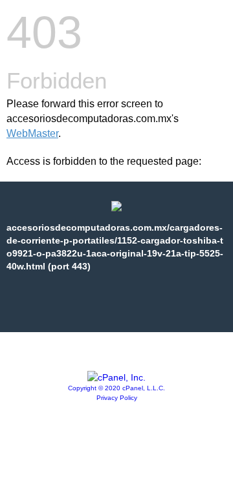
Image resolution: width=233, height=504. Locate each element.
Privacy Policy (116, 397)
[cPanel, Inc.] (116, 377)
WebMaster (32, 133)
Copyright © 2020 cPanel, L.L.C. (116, 388)
